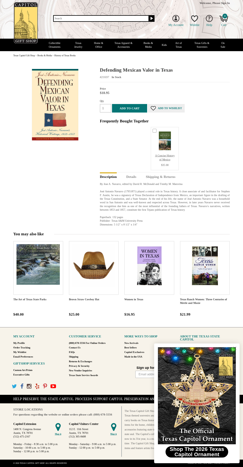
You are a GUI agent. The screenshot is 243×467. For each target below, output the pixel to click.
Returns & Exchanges (80, 361)
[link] (196, 395)
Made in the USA (133, 356)
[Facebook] (22, 386)
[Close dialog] (234, 348)
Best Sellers (130, 347)
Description (108, 177)
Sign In (225, 3)
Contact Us (74, 347)
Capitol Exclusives (134, 352)
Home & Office (98, 45)
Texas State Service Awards (83, 375)
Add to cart (130, 108)
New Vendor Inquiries (80, 370)
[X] (14, 386)
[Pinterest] (45, 386)
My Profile (19, 343)
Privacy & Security (79, 366)
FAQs (72, 352)
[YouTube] (53, 386)
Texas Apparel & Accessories (123, 45)
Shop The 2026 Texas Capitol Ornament (196, 451)
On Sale (223, 45)
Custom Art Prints (22, 370)
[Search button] (151, 18)
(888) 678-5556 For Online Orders (87, 343)
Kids (164, 45)
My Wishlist (19, 352)
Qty (102, 100)
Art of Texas (178, 45)
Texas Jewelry (78, 45)
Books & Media (148, 45)
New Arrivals (131, 343)
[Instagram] (29, 386)
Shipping (73, 356)
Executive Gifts (21, 374)
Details (131, 177)
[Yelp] (37, 386)
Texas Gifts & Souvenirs (201, 45)
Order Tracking (21, 347)
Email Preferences (23, 356)
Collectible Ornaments (54, 45)
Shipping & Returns (160, 177)
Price (103, 88)
